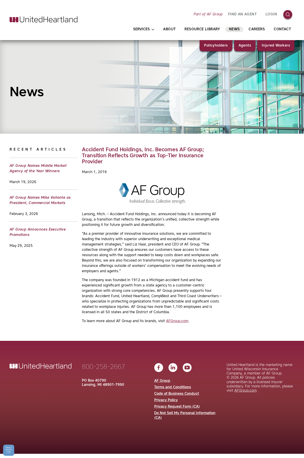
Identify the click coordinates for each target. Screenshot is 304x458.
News (234, 29)
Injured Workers (276, 45)
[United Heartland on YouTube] (187, 367)
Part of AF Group (208, 14)
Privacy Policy (166, 400)
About (169, 29)
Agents (245, 45)
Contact (282, 29)
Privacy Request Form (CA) (177, 407)
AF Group (162, 381)
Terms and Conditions (172, 387)
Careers (257, 29)
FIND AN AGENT (242, 14)
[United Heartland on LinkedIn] (172, 367)
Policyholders (216, 45)
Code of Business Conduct (176, 394)
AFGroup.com (177, 321)
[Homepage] (43, 19)
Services (141, 29)
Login (271, 14)
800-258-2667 (103, 367)
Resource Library (202, 29)
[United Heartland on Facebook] (158, 367)
